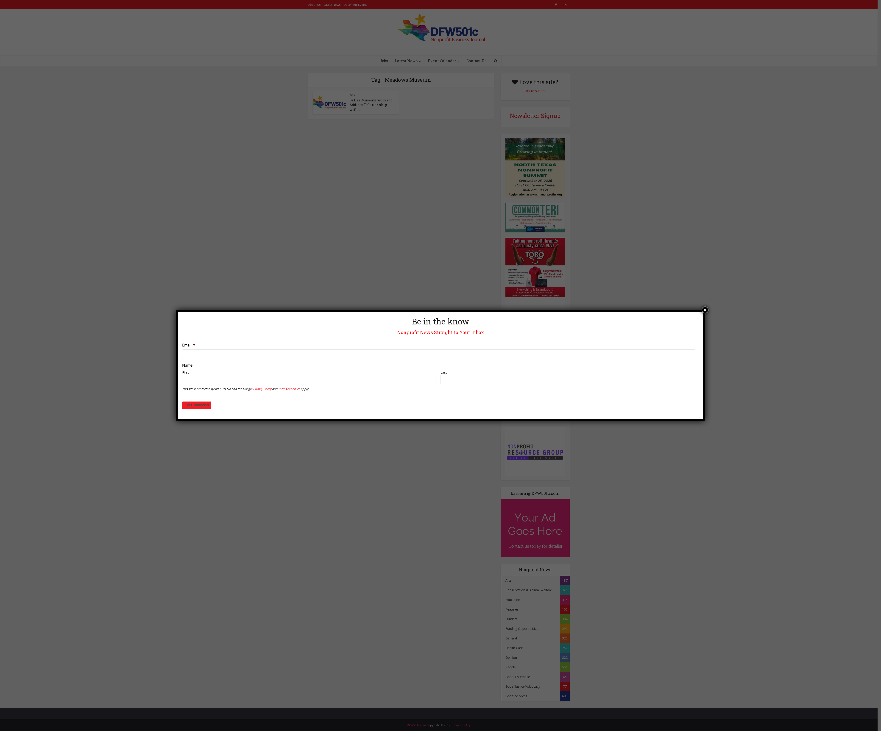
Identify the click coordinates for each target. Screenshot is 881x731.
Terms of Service (289, 389)
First (185, 372)
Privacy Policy (262, 389)
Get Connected (196, 405)
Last (444, 372)
